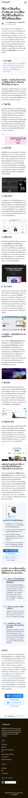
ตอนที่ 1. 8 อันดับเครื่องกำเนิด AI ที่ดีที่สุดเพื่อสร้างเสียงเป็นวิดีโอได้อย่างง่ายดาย (14, 64)
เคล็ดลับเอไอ (22, 22)
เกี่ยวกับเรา (4, 744)
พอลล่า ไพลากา (13, 22)
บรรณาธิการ (5, 757)
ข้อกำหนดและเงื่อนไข (8, 754)
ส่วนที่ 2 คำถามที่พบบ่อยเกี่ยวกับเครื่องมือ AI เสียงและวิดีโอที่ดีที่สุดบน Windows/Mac (13, 69)
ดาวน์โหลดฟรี (12, 550)
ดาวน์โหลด (5, 773)
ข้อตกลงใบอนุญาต (7, 759)
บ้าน (5, 716)
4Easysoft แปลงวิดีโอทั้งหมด (10, 481)
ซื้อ (2, 770)
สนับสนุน (4, 768)
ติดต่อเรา (4, 747)
